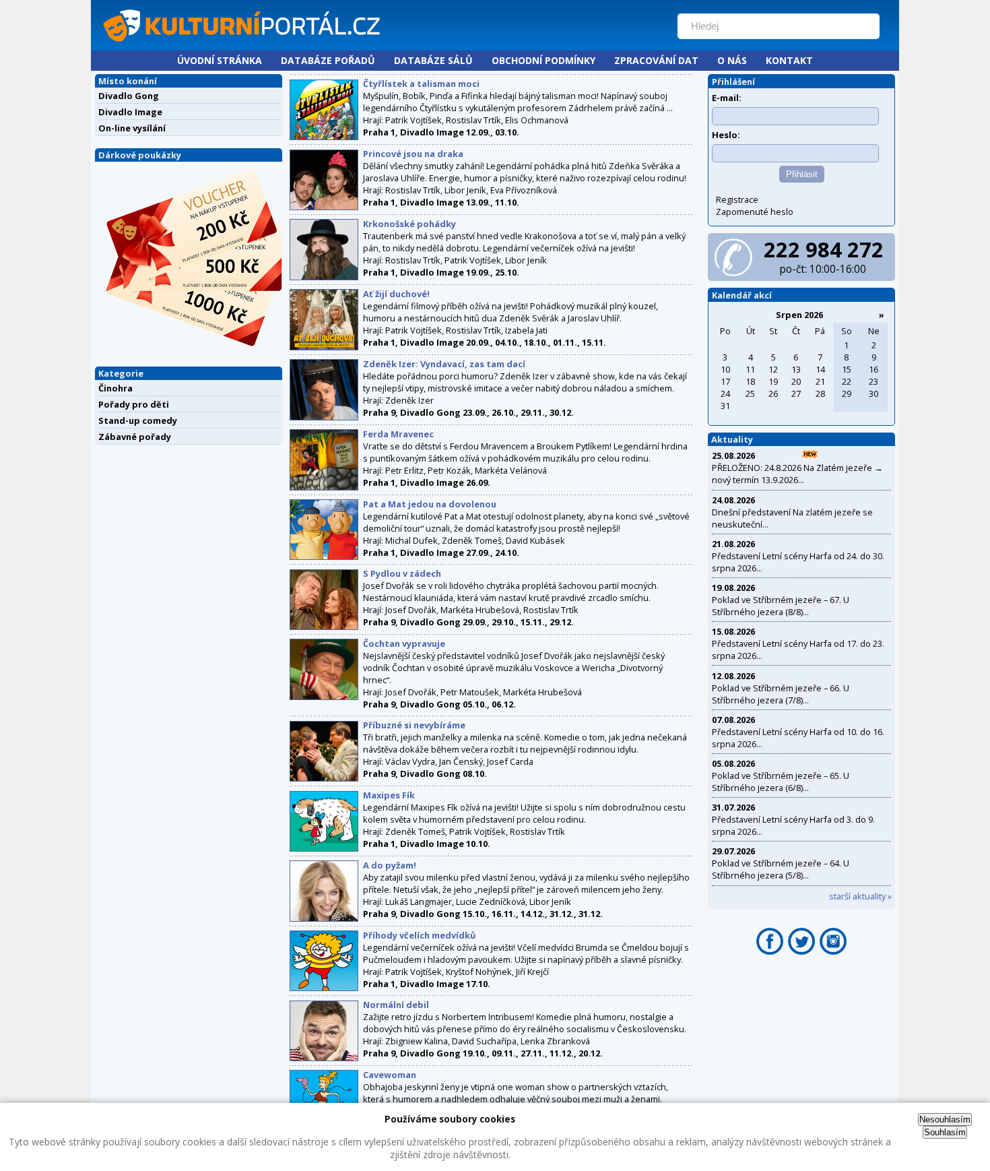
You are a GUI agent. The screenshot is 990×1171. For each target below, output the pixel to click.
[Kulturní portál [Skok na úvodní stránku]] (380, 44)
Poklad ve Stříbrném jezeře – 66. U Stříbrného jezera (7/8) (780, 694)
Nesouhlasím (944, 1119)
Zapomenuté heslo (754, 211)
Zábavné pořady (134, 437)
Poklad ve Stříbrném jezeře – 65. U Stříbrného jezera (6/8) (780, 781)
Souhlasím (945, 1132)
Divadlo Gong (128, 96)
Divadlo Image (130, 112)
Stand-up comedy (137, 420)
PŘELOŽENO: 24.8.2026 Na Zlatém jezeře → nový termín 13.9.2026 (797, 474)
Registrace (737, 199)
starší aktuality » (860, 896)
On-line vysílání (132, 128)
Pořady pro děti (133, 404)
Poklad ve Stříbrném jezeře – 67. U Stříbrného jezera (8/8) (780, 606)
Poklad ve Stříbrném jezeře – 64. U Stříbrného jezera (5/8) (780, 869)
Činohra (115, 388)
